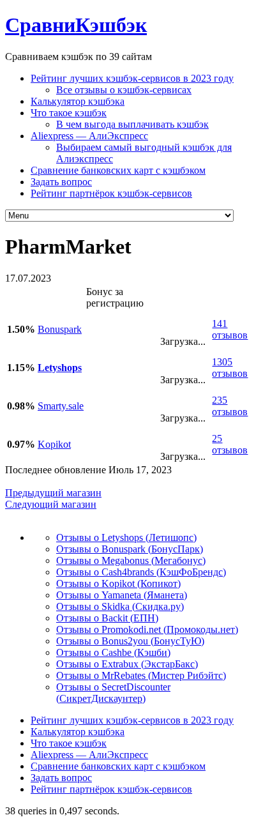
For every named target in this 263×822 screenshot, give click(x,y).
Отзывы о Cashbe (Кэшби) (113, 652)
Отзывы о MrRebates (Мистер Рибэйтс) (141, 675)
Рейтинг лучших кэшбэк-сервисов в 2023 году (132, 78)
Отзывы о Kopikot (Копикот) (118, 583)
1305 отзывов (230, 367)
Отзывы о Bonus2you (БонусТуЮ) (130, 641)
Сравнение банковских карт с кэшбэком (118, 170)
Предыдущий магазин (53, 492)
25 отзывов (230, 444)
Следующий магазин (50, 504)
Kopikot (54, 444)
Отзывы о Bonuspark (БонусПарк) (129, 549)
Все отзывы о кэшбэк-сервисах (124, 89)
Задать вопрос (61, 181)
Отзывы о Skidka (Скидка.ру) (120, 606)
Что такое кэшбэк (69, 112)
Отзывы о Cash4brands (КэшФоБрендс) (141, 572)
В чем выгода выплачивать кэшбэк (132, 124)
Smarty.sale (61, 405)
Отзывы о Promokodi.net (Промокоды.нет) (147, 629)
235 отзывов (230, 406)
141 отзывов (230, 329)
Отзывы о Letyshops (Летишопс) (126, 537)
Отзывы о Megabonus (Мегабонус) (131, 560)
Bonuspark (60, 329)
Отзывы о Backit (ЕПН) (107, 618)
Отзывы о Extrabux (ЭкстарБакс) (127, 663)
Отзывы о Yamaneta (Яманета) (121, 595)
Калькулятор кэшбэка (77, 101)
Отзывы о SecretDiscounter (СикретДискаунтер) (113, 692)
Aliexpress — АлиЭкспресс (89, 135)
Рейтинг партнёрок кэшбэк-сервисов (111, 193)
